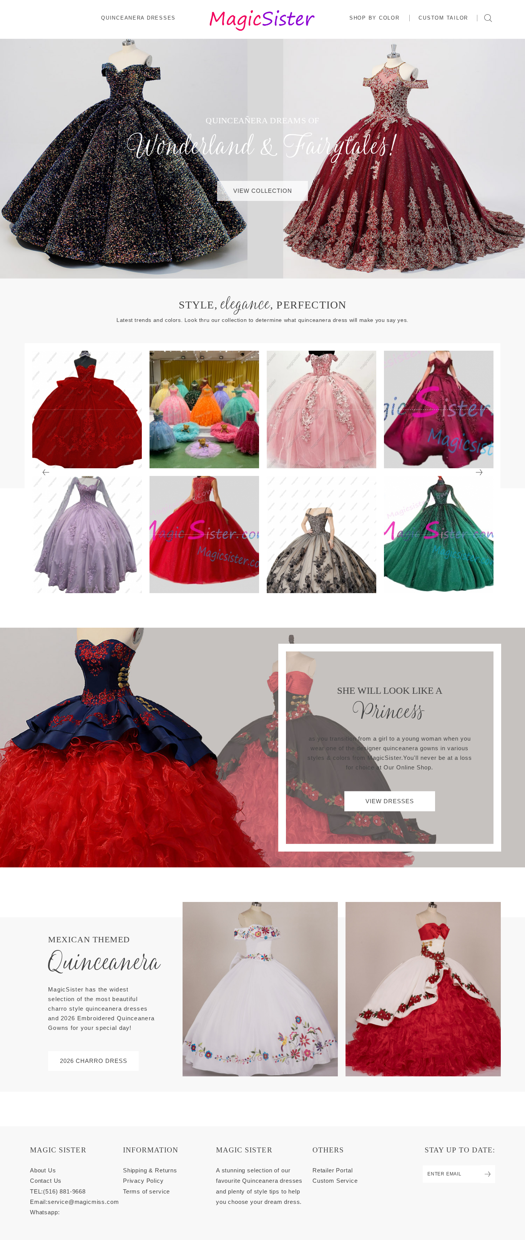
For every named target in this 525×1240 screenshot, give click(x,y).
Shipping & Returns (150, 1170)
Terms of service (146, 1191)
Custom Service (335, 1180)
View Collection (262, 190)
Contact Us (45, 1180)
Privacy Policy (143, 1180)
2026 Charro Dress (93, 1061)
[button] (375, 18)
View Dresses (390, 801)
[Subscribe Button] (487, 1174)
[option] (87, 472)
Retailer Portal (332, 1170)
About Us (43, 1170)
